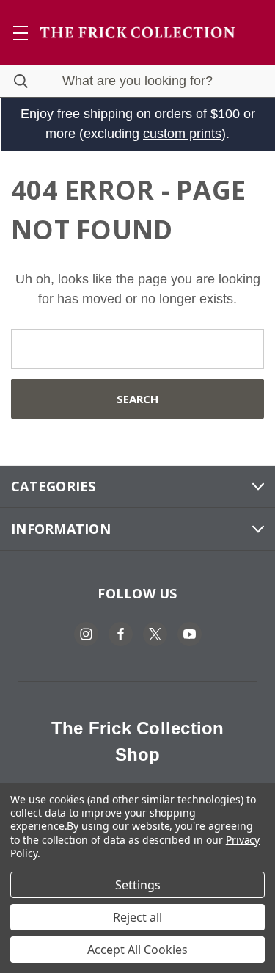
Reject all (137, 917)
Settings (138, 885)
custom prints (182, 133)
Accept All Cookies (137, 949)
